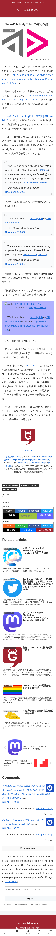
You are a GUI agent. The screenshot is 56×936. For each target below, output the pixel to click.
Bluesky (28, 530)
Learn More (11, 881)
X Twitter (33, 457)
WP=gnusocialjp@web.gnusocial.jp (33, 460)
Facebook (34, 525)
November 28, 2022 (15, 232)
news (7, 495)
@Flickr (44, 170)
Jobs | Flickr (31, 365)
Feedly (21, 525)
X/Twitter (47, 525)
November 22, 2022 (15, 192)
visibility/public (11, 489)
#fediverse (16, 222)
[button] (50, 508)
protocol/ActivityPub (30, 485)
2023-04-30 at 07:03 (10, 828)
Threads (11, 530)
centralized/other (11, 485)
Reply (49, 814)
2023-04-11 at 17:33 (10, 802)
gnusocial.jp (23, 463)
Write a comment (28, 848)
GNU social (45, 530)
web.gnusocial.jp (38, 463)
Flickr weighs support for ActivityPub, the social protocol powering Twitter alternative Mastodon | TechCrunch (27, 79)
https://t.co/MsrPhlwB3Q (36, 182)
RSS (8, 525)
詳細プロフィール (14, 457)
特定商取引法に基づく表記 (28, 928)
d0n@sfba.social (37, 307)
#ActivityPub (36, 218)
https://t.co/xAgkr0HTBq (35, 254)
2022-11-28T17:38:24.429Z (28, 304)
